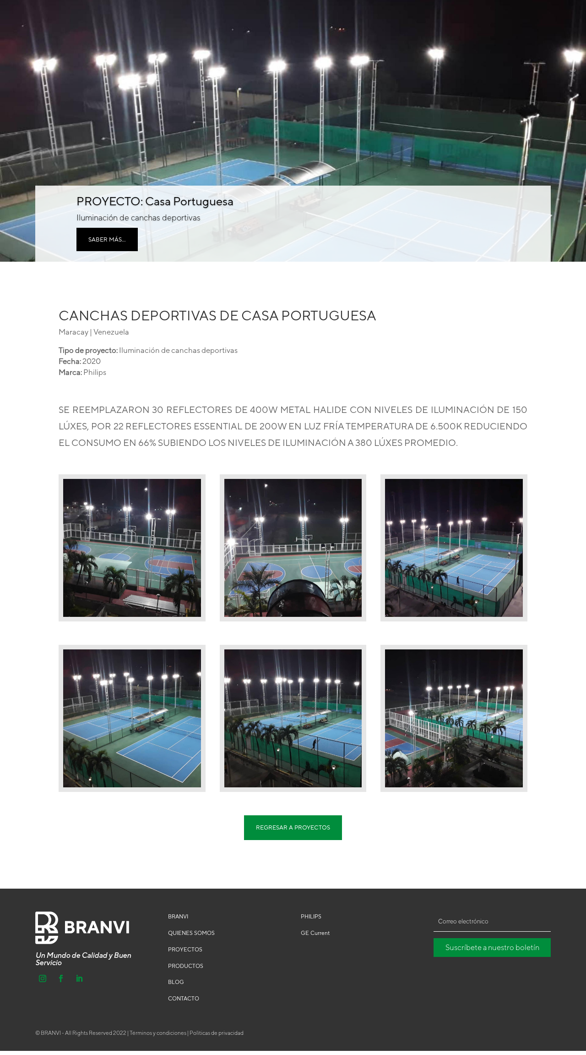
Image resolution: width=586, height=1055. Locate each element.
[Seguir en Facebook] (61, 978)
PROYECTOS (185, 949)
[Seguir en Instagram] (42, 978)
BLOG (176, 982)
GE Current (315, 933)
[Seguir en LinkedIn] (79, 978)
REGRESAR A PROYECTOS (293, 827)
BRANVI (178, 916)
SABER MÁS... (107, 239)
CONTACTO (183, 998)
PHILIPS (311, 916)
